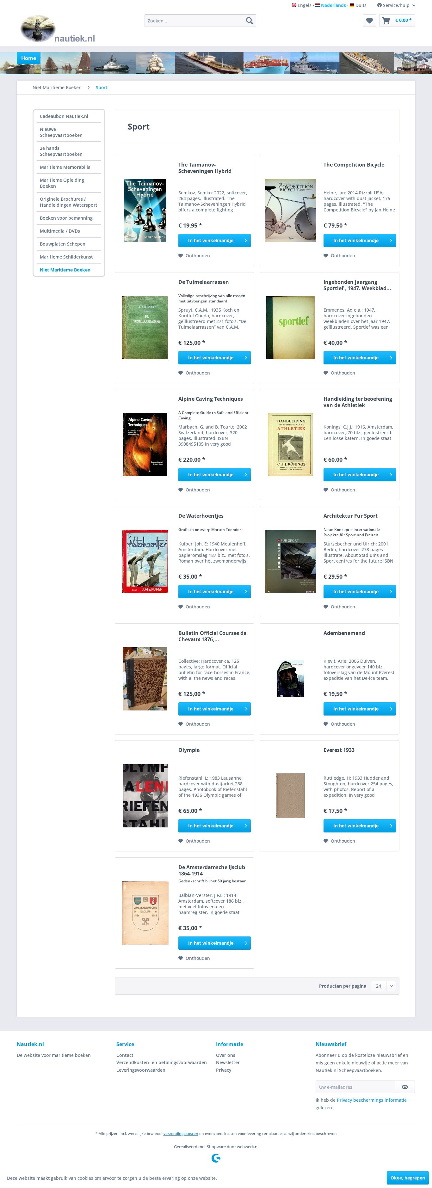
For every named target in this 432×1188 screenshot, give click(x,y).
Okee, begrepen (408, 1178)
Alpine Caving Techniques (210, 399)
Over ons (225, 1055)
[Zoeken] (249, 20)
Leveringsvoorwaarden (140, 1070)
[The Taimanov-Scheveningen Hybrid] (145, 210)
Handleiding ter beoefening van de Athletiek (358, 402)
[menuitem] (200, 20)
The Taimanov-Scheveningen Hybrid (204, 167)
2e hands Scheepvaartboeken (61, 151)
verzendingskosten (181, 1133)
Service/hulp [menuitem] (396, 5)
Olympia (189, 750)
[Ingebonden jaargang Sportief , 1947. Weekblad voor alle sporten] (290, 328)
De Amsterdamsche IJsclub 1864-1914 (211, 870)
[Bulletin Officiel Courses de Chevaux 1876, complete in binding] (145, 679)
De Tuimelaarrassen (203, 282)
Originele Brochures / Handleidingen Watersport (68, 202)
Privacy (223, 1070)
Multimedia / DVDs (60, 231)
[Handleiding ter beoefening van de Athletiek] (290, 445)
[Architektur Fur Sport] (290, 562)
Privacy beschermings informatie (372, 1100)
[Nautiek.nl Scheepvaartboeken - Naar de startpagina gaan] (59, 28)
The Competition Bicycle (354, 164)
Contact (124, 1055)
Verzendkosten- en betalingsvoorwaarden (161, 1062)
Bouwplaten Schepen (62, 244)
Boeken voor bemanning (66, 218)
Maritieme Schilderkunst (66, 257)
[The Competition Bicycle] (290, 210)
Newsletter (228, 1062)
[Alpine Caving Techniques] (145, 445)
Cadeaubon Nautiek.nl (64, 116)
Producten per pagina (342, 986)
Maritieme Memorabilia (65, 167)
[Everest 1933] (290, 796)
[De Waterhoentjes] (145, 562)
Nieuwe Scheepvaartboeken (61, 132)
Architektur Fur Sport (351, 516)
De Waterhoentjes (201, 516)
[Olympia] (145, 796)
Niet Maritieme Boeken (65, 270)
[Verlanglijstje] (369, 20)
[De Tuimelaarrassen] (145, 328)
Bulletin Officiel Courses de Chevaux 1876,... (212, 636)
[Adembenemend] (290, 679)
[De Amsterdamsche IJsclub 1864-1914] (145, 913)
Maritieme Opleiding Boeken (62, 183)
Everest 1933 (339, 750)
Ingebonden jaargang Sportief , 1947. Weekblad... (357, 285)
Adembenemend (344, 633)
